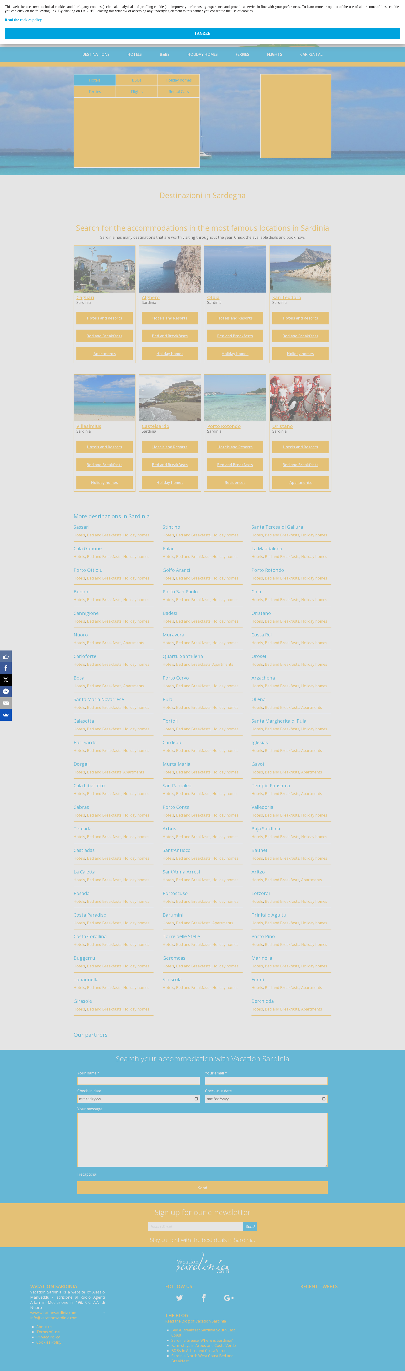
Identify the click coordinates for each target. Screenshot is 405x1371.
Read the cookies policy (23, 20)
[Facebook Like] (6, 656)
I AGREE (202, 33)
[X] (6, 680)
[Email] (6, 703)
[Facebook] (6, 668)
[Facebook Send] (6, 691)
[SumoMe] (6, 715)
